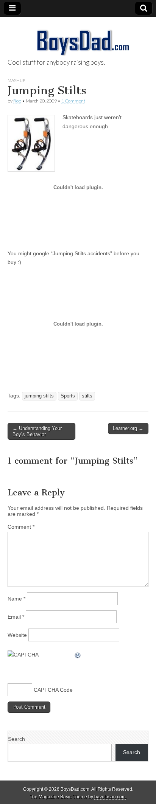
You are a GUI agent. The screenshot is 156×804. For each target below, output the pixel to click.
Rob (17, 101)
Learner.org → (128, 428)
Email (16, 617)
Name (16, 599)
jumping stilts (39, 396)
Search (16, 739)
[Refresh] (78, 655)
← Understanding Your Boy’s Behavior (37, 431)
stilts (87, 396)
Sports (68, 396)
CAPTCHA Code (53, 690)
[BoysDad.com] (78, 38)
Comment (21, 527)
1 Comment (73, 101)
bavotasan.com (110, 796)
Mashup (16, 80)
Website (17, 635)
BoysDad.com (75, 789)
